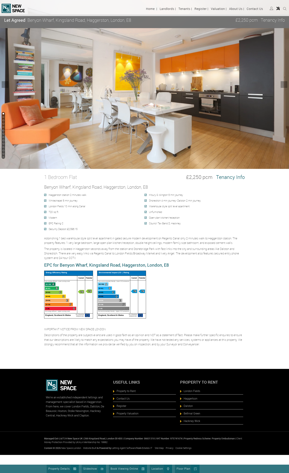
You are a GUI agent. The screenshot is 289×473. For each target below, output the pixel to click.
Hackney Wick (192, 421)
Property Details (59, 468)
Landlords (168, 9)
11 (3, 147)
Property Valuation (127, 413)
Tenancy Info (273, 20)
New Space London (71, 448)
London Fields (192, 391)
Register (201, 9)
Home (151, 9)
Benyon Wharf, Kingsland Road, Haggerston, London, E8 (67, 20)
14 (3, 157)
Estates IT (147, 448)
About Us (236, 9)
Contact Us (255, 9)
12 (3, 150)
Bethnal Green (192, 413)
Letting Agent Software (124, 448)
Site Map (159, 448)
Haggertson (190, 398)
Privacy (169, 448)
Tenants (185, 9)
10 (3, 144)
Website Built (90, 448)
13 (3, 154)
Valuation (219, 9)
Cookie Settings (183, 448)
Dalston (188, 406)
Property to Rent (126, 391)
